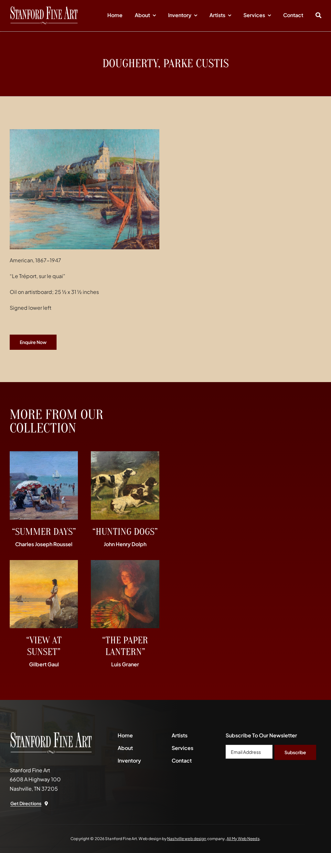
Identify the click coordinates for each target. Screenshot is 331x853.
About (125, 747)
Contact (182, 760)
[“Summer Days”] (44, 455)
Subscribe (295, 752)
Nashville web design (186, 838)
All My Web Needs (243, 838)
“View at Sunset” (44, 646)
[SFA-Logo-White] (44, 8)
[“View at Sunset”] (44, 564)
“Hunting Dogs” (125, 531)
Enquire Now (33, 342)
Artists (179, 735)
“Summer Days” (44, 531)
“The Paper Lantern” (125, 646)
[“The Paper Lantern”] (125, 564)
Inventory (129, 760)
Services (182, 747)
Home (125, 735)
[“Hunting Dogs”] (125, 455)
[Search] (318, 15)
